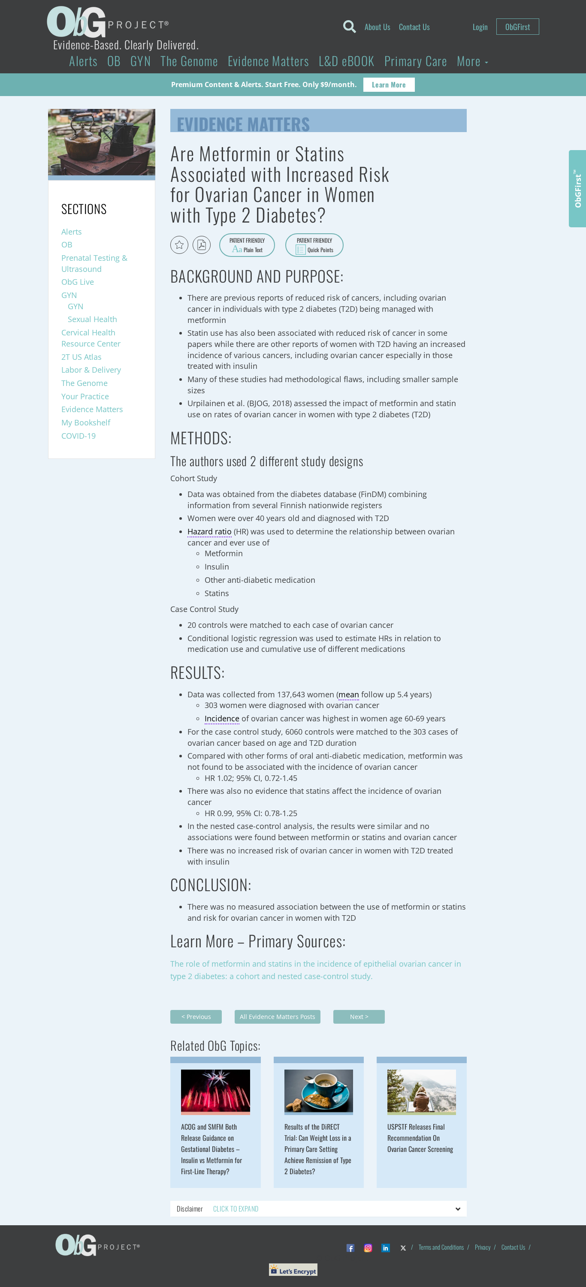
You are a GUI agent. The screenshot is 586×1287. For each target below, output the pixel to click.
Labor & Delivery (91, 370)
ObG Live (77, 282)
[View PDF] (202, 245)
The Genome (189, 60)
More (470, 60)
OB (114, 60)
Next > (359, 1017)
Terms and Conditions (441, 1246)
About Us (377, 26)
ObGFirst (517, 26)
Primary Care (415, 60)
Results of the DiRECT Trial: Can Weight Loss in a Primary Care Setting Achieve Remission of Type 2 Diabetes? (317, 1148)
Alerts (83, 60)
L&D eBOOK (347, 60)
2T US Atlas (81, 357)
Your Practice (85, 396)
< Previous (196, 1017)
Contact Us (414, 26)
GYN (140, 60)
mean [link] (348, 694)
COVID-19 (78, 436)
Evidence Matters (268, 60)
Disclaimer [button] (217, 1208)
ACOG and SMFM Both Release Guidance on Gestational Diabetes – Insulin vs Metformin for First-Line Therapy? (211, 1148)
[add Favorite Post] (179, 245)
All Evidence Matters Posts (277, 1017)
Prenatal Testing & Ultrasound (94, 263)
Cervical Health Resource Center (91, 338)
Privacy (482, 1246)
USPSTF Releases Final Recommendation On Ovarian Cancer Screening (420, 1137)
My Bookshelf (85, 422)
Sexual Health (92, 319)
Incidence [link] (222, 718)
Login (480, 26)
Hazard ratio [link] (209, 531)
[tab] (318, 1209)
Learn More (389, 84)
